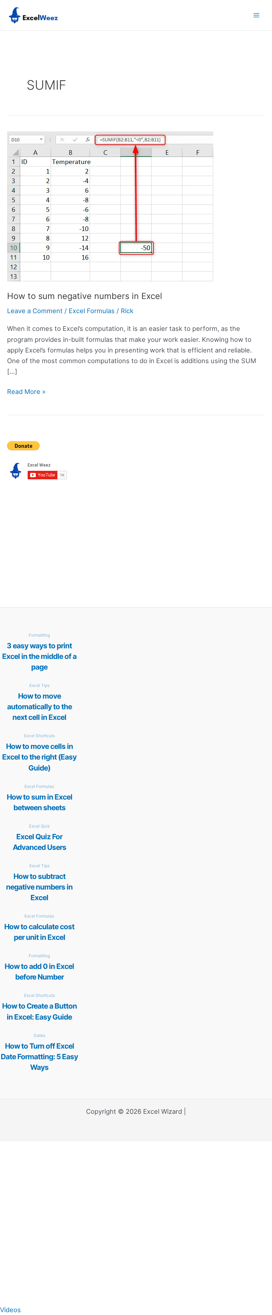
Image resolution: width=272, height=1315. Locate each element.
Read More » (26, 392)
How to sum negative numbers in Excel (84, 296)
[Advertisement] (136, 541)
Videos (10, 1310)
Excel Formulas (92, 311)
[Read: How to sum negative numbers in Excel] (110, 206)
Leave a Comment (35, 311)
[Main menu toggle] (256, 15)
